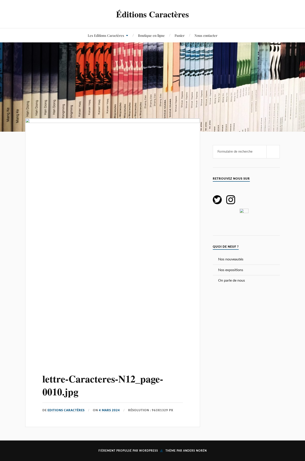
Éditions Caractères (152, 14)
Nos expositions (230, 270)
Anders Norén (195, 450)
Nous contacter (205, 35)
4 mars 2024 (109, 410)
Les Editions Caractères (106, 35)
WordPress (148, 450)
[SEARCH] (273, 151)
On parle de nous (231, 280)
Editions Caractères (66, 410)
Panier (180, 35)
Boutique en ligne (151, 35)
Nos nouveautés (230, 259)
